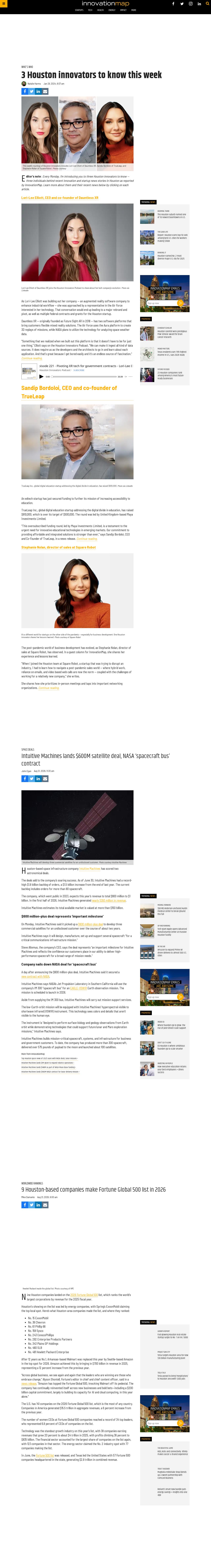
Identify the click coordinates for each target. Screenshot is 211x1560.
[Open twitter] (182, 4)
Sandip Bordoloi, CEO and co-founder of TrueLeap (69, 392)
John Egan (26, 771)
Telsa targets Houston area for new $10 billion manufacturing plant (173, 1356)
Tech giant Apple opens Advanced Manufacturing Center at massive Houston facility (172, 932)
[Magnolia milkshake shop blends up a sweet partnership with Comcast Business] (147, 1474)
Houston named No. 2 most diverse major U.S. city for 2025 (171, 257)
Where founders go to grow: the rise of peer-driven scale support (172, 1027)
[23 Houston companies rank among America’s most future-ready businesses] (147, 375)
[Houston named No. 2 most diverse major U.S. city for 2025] (147, 258)
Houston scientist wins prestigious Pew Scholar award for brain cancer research (172, 334)
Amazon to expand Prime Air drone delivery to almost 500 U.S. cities (172, 952)
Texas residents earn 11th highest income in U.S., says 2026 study (172, 353)
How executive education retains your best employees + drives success (172, 1069)
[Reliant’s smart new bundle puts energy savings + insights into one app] (147, 1495)
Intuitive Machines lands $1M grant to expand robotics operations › (47, 1063)
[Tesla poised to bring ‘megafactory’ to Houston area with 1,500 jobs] (147, 1378)
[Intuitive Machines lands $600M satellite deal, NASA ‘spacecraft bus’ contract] (77, 827)
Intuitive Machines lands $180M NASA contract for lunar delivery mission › (50, 1072)
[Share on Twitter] (31, 91)
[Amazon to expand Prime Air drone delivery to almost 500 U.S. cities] (147, 952)
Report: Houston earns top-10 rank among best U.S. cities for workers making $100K (173, 238)
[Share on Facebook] (24, 91)
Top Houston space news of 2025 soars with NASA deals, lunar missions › (49, 1058)
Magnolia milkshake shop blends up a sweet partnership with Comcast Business (172, 1475)
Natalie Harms (34, 83)
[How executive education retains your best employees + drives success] (147, 1069)
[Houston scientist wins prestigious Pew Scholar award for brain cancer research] (147, 334)
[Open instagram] (191, 4)
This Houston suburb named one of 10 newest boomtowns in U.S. (172, 216)
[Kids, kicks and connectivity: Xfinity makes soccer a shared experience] (147, 1454)
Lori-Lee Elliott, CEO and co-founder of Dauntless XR (59, 197)
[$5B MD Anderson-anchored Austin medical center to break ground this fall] (147, 911)
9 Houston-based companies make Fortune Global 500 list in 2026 (93, 1190)
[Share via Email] (45, 91)
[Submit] (207, 3)
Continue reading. (31, 358)
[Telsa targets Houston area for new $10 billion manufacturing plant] (147, 1358)
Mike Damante (28, 1197)
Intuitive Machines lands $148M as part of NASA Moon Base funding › (48, 1067)
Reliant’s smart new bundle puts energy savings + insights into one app (172, 1492)
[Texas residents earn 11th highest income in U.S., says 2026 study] (147, 354)
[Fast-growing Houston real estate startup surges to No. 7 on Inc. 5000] (147, 1337)
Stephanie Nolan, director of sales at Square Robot (58, 547)
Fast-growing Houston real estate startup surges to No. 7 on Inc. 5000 (173, 1336)
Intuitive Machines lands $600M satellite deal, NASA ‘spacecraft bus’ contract (95, 760)
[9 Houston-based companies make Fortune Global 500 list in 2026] (77, 1254)
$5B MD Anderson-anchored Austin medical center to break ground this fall (172, 911)
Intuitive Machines (89, 868)
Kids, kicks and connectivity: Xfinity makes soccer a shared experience (173, 1453)
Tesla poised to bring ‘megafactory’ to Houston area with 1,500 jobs (173, 1377)
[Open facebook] (173, 4)
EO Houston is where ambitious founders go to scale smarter (171, 1047)
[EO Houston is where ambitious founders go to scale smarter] (147, 1048)
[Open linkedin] (199, 4)
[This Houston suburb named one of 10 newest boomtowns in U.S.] (147, 217)
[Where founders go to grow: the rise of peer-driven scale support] (147, 1027)
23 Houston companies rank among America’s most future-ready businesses (171, 375)
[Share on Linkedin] (38, 91)
